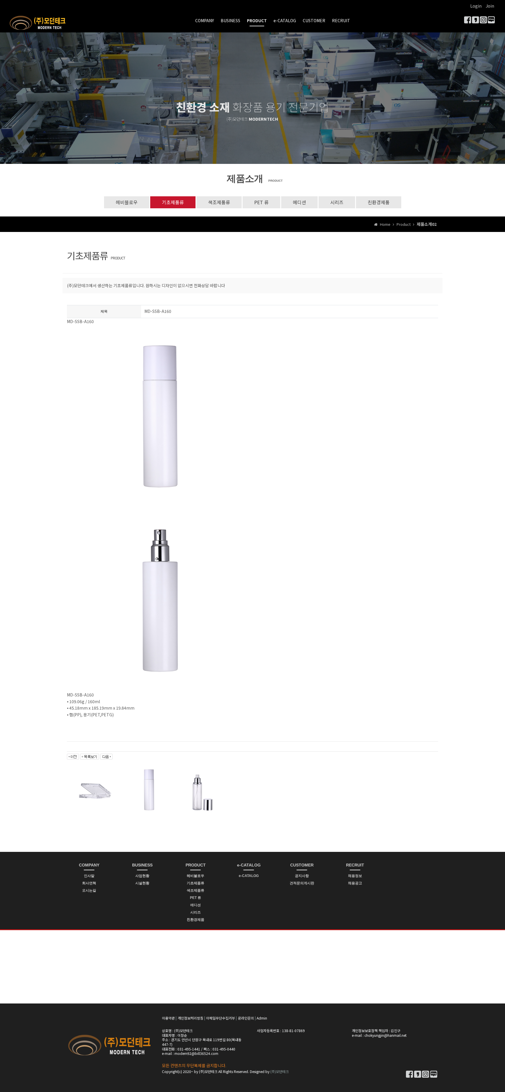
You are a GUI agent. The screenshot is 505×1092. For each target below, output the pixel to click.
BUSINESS (230, 20)
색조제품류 (219, 202)
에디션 (299, 202)
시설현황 (142, 883)
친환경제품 (379, 202)
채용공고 (355, 883)
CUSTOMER (314, 20)
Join (490, 6)
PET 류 (261, 202)
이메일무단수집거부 (220, 1017)
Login (476, 6)
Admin (262, 1017)
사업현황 (142, 876)
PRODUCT (257, 20)
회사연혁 (89, 883)
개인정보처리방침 (190, 1017)
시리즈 (336, 202)
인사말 (89, 876)
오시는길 (89, 890)
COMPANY (204, 20)
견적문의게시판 (302, 883)
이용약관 (168, 1017)
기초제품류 (173, 202)
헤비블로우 (127, 202)
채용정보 (355, 876)
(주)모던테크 (279, 1071)
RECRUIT (341, 20)
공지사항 (302, 876)
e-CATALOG (285, 20)
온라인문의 (246, 1017)
